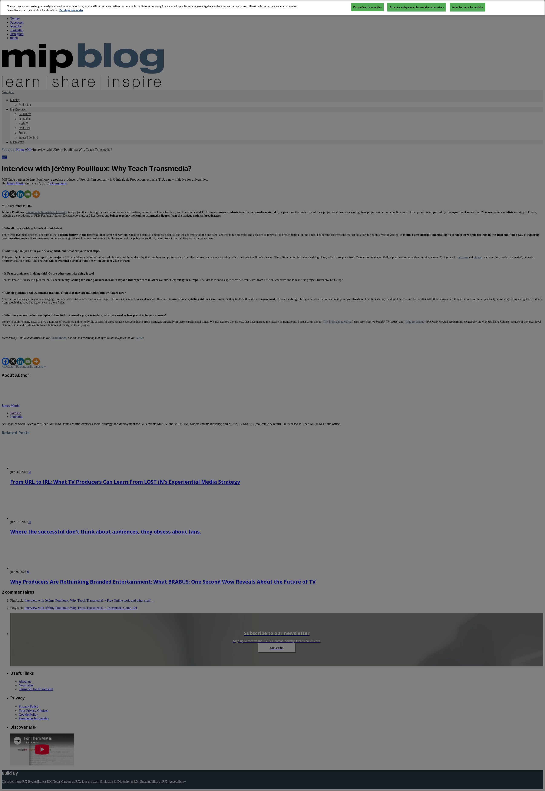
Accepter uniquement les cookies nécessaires (417, 7)
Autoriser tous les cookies (467, 7)
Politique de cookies (71, 10)
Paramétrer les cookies (367, 7)
